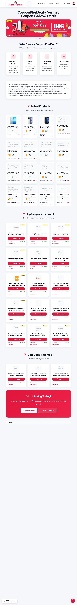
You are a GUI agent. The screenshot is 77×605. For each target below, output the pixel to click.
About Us (57, 3)
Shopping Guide (66, 3)
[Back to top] (73, 601)
